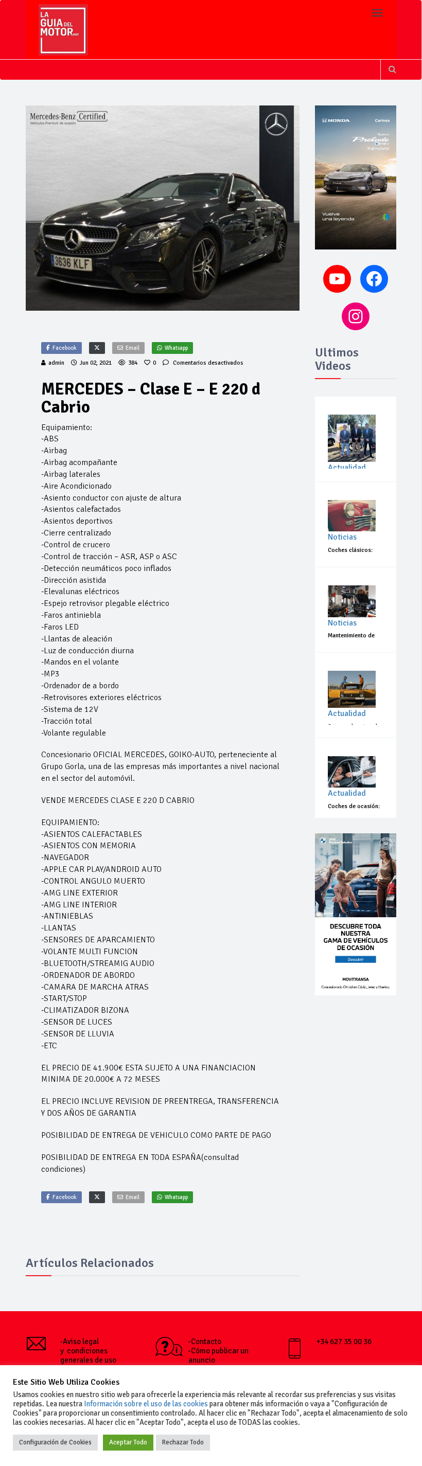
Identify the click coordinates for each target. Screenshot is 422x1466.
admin (56, 363)
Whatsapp (176, 348)
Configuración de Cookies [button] (55, 1442)
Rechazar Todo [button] (183, 1442)
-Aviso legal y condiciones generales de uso (88, 1351)
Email (132, 348)
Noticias (342, 537)
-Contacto (204, 1341)
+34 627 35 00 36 (344, 1341)
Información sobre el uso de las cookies (146, 1403)
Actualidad (347, 467)
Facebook (64, 348)
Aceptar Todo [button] (128, 1442)
